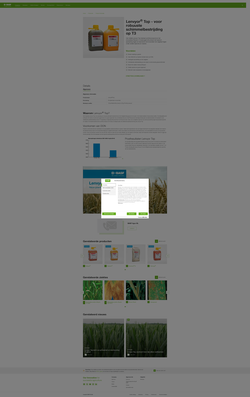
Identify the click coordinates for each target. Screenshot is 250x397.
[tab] (108, 185)
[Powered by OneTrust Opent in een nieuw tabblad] (143, 217)
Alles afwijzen (131, 213)
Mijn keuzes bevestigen (109, 213)
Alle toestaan (143, 213)
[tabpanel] (132, 195)
